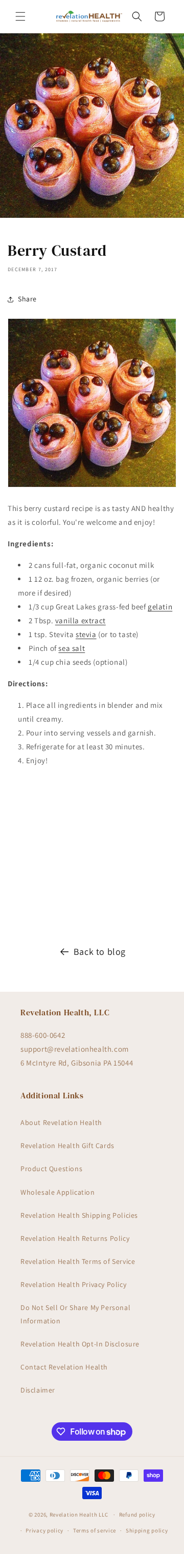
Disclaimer (37, 1390)
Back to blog (100, 951)
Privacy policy (44, 1530)
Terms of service (94, 1530)
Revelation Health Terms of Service (77, 1261)
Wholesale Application (57, 1192)
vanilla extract (80, 620)
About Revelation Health (61, 1122)
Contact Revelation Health (64, 1367)
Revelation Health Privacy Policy (73, 1284)
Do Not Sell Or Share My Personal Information (75, 1314)
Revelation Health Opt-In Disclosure (80, 1343)
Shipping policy (147, 1530)
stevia (86, 634)
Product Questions (51, 1168)
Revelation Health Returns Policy (74, 1238)
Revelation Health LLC (79, 1514)
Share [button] (27, 298)
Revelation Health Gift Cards (67, 1145)
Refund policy (137, 1514)
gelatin (160, 606)
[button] (20, 16)
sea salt (71, 648)
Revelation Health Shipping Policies (79, 1215)
